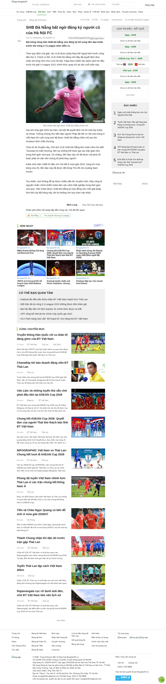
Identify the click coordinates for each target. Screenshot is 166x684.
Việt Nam (42, 12)
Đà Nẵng (35, 215)
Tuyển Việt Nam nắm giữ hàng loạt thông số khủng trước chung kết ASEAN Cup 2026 (132, 125)
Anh (49, 12)
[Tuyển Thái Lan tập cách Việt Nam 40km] (88, 574)
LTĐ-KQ (96, 12)
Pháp (80, 12)
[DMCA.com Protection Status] (123, 680)
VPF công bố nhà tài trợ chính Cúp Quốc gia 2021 (46, 314)
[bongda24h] (14, 12)
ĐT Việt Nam (32, 345)
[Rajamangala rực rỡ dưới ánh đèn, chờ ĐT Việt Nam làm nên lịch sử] (88, 599)
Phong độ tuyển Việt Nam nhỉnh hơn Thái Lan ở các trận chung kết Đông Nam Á (41, 482)
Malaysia (30, 400)
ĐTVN (95, 20)
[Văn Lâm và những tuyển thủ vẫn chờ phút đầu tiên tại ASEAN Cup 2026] (88, 399)
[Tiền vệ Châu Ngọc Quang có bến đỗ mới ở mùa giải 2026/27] (88, 518)
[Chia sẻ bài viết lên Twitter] (19, 35)
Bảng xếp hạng (78, 644)
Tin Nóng (15, 637)
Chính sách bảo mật (100, 642)
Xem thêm (61, 620)
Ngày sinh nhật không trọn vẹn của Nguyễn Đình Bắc (132, 113)
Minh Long (72, 205)
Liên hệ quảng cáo (99, 646)
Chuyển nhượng (129, 12)
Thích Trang (117, 184)
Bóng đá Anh (37, 637)
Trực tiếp (15, 650)
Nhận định (115, 12)
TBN (54, 12)
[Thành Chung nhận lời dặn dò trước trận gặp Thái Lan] (88, 546)
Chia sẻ (144, 184)
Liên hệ (121, 663)
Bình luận (105, 12)
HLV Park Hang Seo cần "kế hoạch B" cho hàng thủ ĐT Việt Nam (54, 318)
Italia (69, 12)
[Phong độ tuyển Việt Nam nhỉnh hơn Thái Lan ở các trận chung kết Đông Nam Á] (88, 486)
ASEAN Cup (31, 12)
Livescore (56, 650)
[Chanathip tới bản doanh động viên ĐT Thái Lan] (88, 371)
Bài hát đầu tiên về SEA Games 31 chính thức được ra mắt (51, 309)
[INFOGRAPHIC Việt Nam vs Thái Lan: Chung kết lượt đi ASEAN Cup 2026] (88, 458)
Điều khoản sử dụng (100, 637)
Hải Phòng (31, 520)
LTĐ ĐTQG (85, 20)
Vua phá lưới (117, 20)
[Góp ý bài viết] (19, 46)
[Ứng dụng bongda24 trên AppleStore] (143, 637)
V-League (105, 20)
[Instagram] (144, 656)
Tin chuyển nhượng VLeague (137, 20)
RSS (117, 657)
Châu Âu (61, 12)
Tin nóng (20, 12)
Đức (74, 12)
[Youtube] (150, 656)
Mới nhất (77, 4)
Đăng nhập (149, 5)
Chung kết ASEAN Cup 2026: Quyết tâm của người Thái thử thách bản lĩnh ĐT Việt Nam (42, 422)
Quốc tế (87, 12)
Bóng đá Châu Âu (39, 642)
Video (140, 12)
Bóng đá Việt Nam (39, 633)
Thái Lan (45, 345)
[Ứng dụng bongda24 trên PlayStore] (134, 637)
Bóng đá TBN (37, 646)
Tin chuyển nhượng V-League (56, 215)
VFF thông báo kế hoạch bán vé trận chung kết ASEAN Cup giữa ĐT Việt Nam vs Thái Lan (131, 149)
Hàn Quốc (57, 345)
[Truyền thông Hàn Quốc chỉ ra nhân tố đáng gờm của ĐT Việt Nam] (88, 343)
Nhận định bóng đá (59, 637)
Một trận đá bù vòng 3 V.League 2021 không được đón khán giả (53, 304)
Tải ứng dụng (123, 633)
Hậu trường (56, 646)
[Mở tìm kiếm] (135, 4)
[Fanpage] (139, 656)
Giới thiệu (95, 633)
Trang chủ (16, 633)
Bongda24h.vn (143, 672)
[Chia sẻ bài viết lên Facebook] (19, 29)
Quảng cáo (133, 663)
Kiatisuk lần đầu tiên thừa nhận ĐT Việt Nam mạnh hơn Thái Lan (54, 299)
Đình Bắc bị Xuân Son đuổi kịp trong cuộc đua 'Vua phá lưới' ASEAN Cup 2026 (130, 162)
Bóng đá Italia (37, 650)
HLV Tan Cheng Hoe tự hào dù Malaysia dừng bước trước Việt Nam (130, 137)
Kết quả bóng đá (78, 640)
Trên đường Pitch (98, 4)
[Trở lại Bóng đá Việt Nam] (19, 52)
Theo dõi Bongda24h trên (79, 38)
